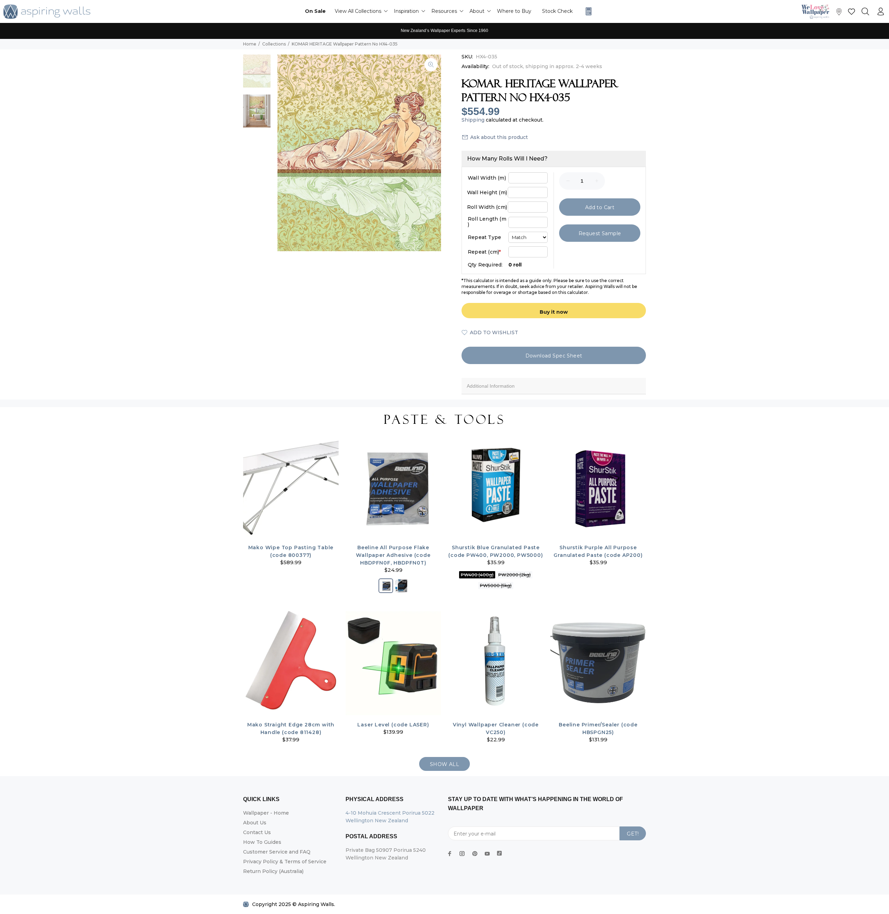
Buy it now (554, 312)
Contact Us (257, 832)
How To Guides (262, 842)
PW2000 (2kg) (514, 574)
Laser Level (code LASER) (393, 725)
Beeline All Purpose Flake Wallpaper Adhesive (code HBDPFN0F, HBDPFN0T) (393, 555)
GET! (633, 834)
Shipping (473, 120)
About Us (254, 823)
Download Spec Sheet (553, 356)
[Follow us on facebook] (449, 853)
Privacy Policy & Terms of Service (284, 861)
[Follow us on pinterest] (474, 853)
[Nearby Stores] (839, 13)
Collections (274, 44)
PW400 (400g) (477, 574)
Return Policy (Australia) (273, 871)
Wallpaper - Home (266, 813)
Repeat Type (484, 237)
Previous (287, 152)
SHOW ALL (444, 764)
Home (249, 44)
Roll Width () (487, 207)
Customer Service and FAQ (276, 852)
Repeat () (484, 252)
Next (431, 152)
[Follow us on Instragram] (817, 11)
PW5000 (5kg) (496, 585)
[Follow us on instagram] (462, 853)
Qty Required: (485, 264)
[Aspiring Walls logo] (46, 12)
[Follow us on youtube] (487, 853)
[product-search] (865, 12)
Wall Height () (487, 192)
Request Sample (600, 233)
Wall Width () (487, 178)
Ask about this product (499, 137)
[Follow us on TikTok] (499, 852)
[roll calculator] (587, 11)
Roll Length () (487, 221)
